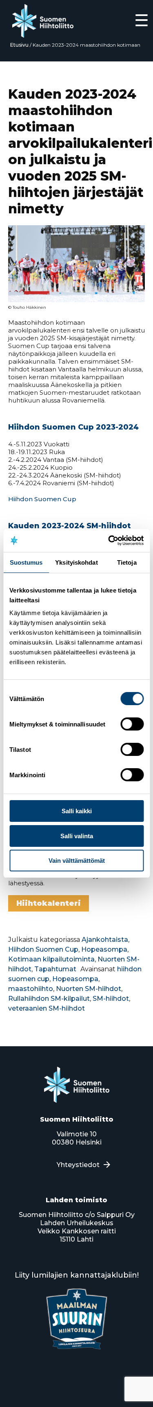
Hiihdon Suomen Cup (42, 499)
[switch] (132, 724)
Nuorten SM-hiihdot (88, 989)
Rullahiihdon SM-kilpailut (49, 998)
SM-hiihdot (111, 998)
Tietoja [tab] (127, 562)
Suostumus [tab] (26, 562)
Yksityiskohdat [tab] (76, 562)
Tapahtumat (55, 969)
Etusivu (19, 45)
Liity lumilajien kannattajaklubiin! (77, 1275)
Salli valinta (76, 835)
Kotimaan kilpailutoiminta (51, 959)
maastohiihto (30, 989)
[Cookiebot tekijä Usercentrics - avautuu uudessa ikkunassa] (109, 540)
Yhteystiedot (78, 1165)
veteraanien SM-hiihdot (46, 1008)
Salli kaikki (77, 811)
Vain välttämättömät (77, 860)
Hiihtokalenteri (48, 903)
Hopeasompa (104, 949)
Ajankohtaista (105, 939)
